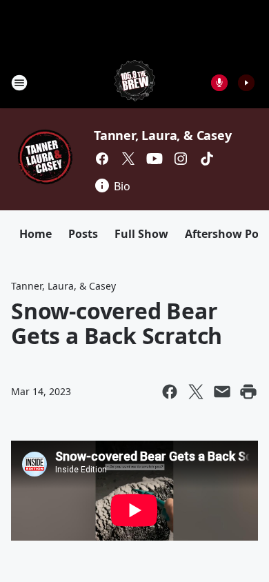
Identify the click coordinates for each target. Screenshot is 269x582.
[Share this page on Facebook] (169, 391)
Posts (83, 233)
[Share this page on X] (196, 391)
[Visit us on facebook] (102, 158)
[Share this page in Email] (222, 391)
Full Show (141, 233)
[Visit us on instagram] (180, 158)
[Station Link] (134, 82)
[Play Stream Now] (246, 82)
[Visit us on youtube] (154, 158)
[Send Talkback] (219, 82)
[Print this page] (248, 391)
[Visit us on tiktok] (207, 158)
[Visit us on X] (128, 158)
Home (35, 233)
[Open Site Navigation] (19, 82)
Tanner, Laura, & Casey (163, 135)
